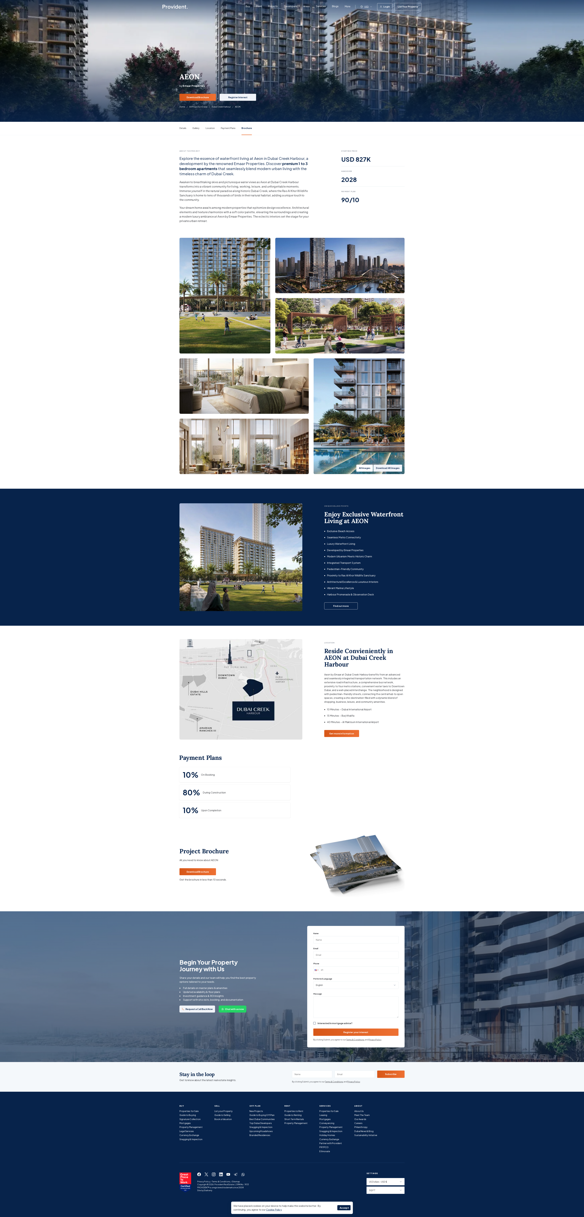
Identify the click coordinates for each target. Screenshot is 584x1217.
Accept (344, 1207)
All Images (364, 468)
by (192, 85)
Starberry (208, 1190)
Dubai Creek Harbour (221, 107)
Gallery (196, 128)
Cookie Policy (274, 1209)
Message (317, 994)
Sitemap (236, 1181)
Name (316, 933)
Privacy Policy (375, 1040)
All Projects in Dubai (198, 107)
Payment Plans (228, 128)
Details (182, 128)
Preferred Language (322, 979)
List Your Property (408, 6)
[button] (316, 970)
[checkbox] (314, 1023)
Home (182, 107)
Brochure (247, 128)
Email (315, 948)
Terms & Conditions (355, 1040)
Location (210, 128)
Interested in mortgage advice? (335, 1023)
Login (386, 6)
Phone (316, 963)
